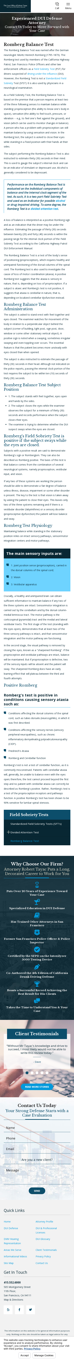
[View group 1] (27, 1072)
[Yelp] (8, 1309)
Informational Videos (15, 1256)
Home (7, 1221)
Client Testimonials (46, 1250)
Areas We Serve (12, 1250)
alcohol (60, 201)
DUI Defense (11, 1228)
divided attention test (44, 209)
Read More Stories (37, 1086)
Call (57, 8)
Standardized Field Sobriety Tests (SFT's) (36, 823)
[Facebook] (19, 1309)
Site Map (9, 1263)
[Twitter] (30, 1309)
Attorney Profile (44, 1221)
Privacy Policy (43, 1256)
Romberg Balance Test (24, 841)
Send (37, 1190)
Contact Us (42, 1263)
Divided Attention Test (24, 832)
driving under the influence (42, 73)
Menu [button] (68, 8)
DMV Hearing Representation (12, 1241)
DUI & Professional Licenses (46, 1230)
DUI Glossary (43, 1239)
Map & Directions (13, 1299)
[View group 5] (47, 1072)
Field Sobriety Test (44, 69)
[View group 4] (42, 1072)
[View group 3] (37, 1072)
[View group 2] (32, 1072)
